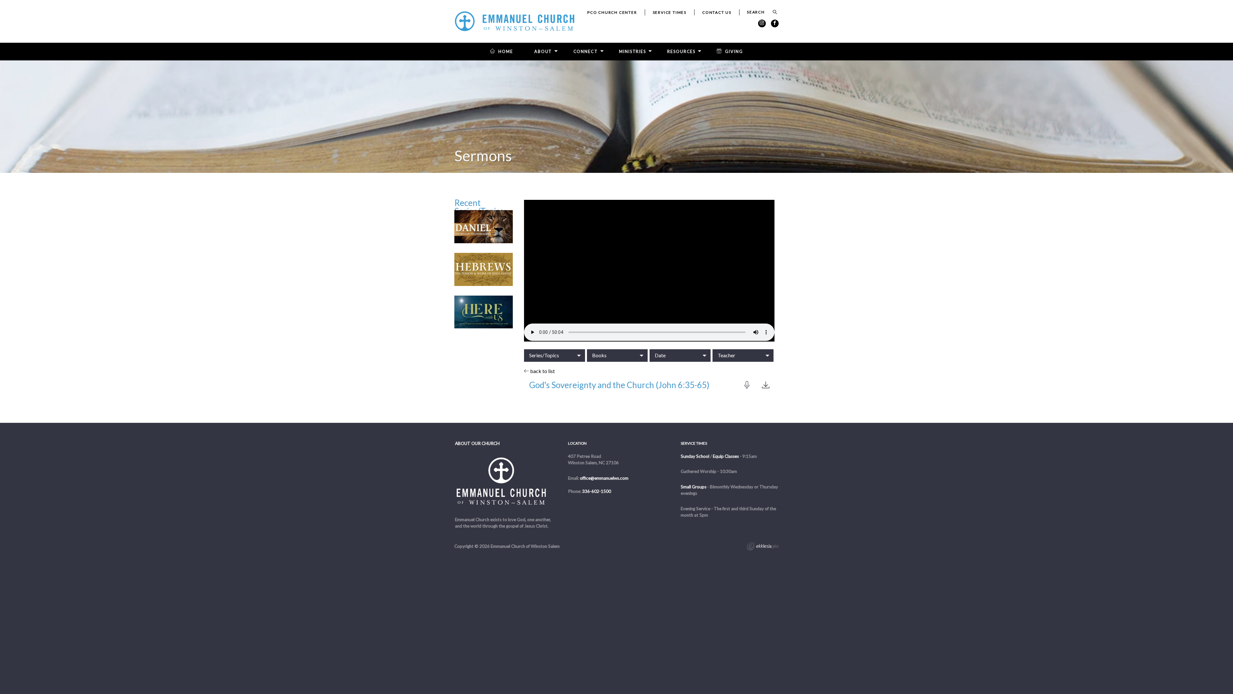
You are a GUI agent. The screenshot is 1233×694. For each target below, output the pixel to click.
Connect (585, 51)
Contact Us (716, 12)
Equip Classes (726, 456)
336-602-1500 (596, 491)
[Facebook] (775, 23)
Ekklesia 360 (763, 547)
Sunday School (695, 456)
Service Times (669, 12)
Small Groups (693, 486)
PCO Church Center (612, 12)
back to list (542, 371)
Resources (681, 51)
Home (505, 51)
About (543, 51)
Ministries (632, 51)
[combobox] (554, 355)
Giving (734, 51)
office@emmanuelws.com (604, 478)
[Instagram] (762, 23)
